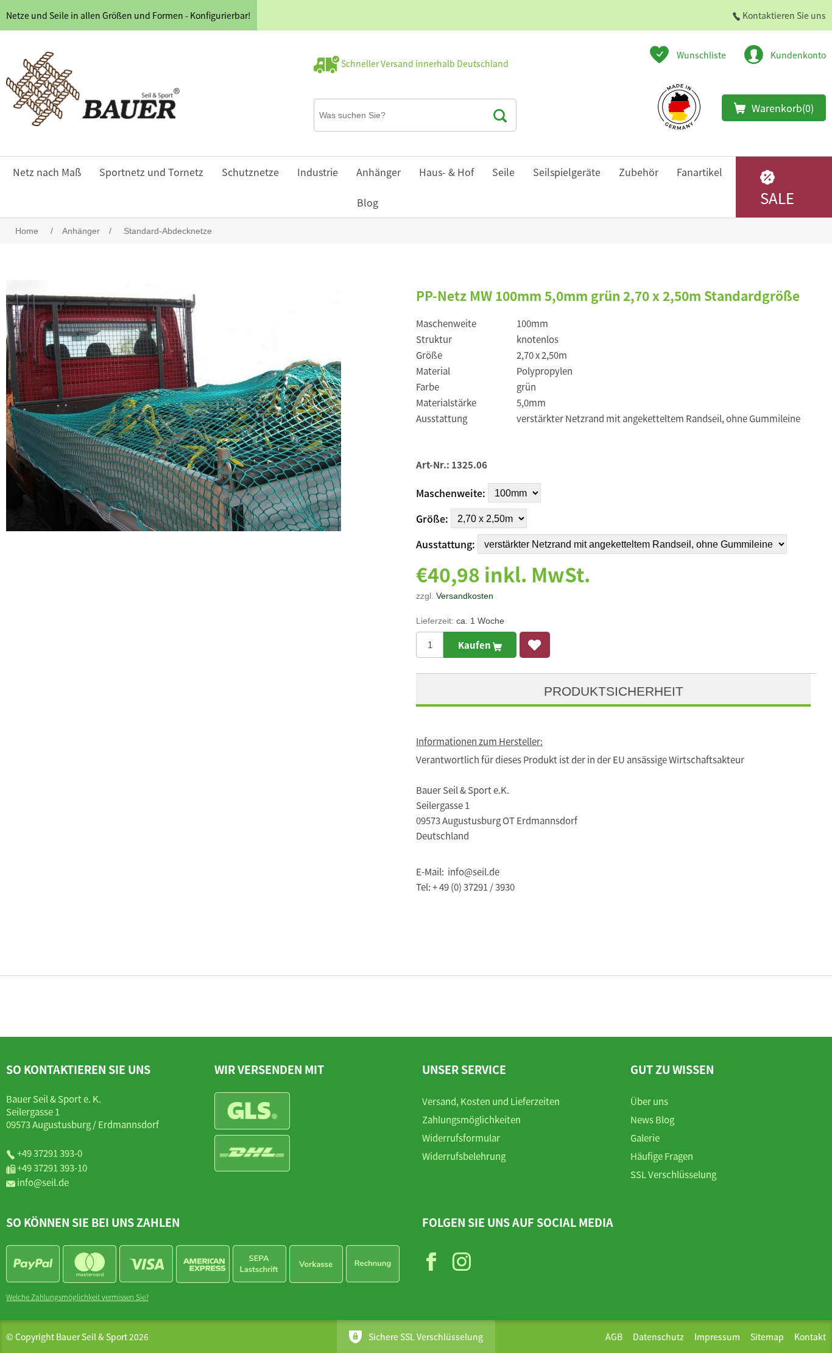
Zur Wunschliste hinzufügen (535, 645)
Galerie (645, 1137)
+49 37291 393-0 (49, 1152)
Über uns (649, 1101)
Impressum (717, 1336)
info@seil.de (43, 1182)
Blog (367, 202)
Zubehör (638, 171)
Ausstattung (444, 544)
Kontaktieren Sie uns (783, 15)
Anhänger (378, 171)
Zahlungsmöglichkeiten (471, 1119)
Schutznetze (250, 171)
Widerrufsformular (461, 1137)
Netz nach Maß (47, 171)
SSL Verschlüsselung (673, 1174)
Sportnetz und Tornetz (151, 171)
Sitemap (767, 1336)
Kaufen (475, 644)
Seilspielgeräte (567, 171)
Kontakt (810, 1336)
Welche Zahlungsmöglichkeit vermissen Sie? (77, 1296)
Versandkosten (464, 596)
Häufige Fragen (661, 1156)
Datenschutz (658, 1336)
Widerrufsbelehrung (464, 1156)
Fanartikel (699, 171)
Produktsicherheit (613, 691)
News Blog (652, 1119)
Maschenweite (449, 493)
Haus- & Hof (446, 171)
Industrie (317, 171)
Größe (430, 518)
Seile (503, 171)
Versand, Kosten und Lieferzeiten (491, 1101)
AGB (613, 1336)
